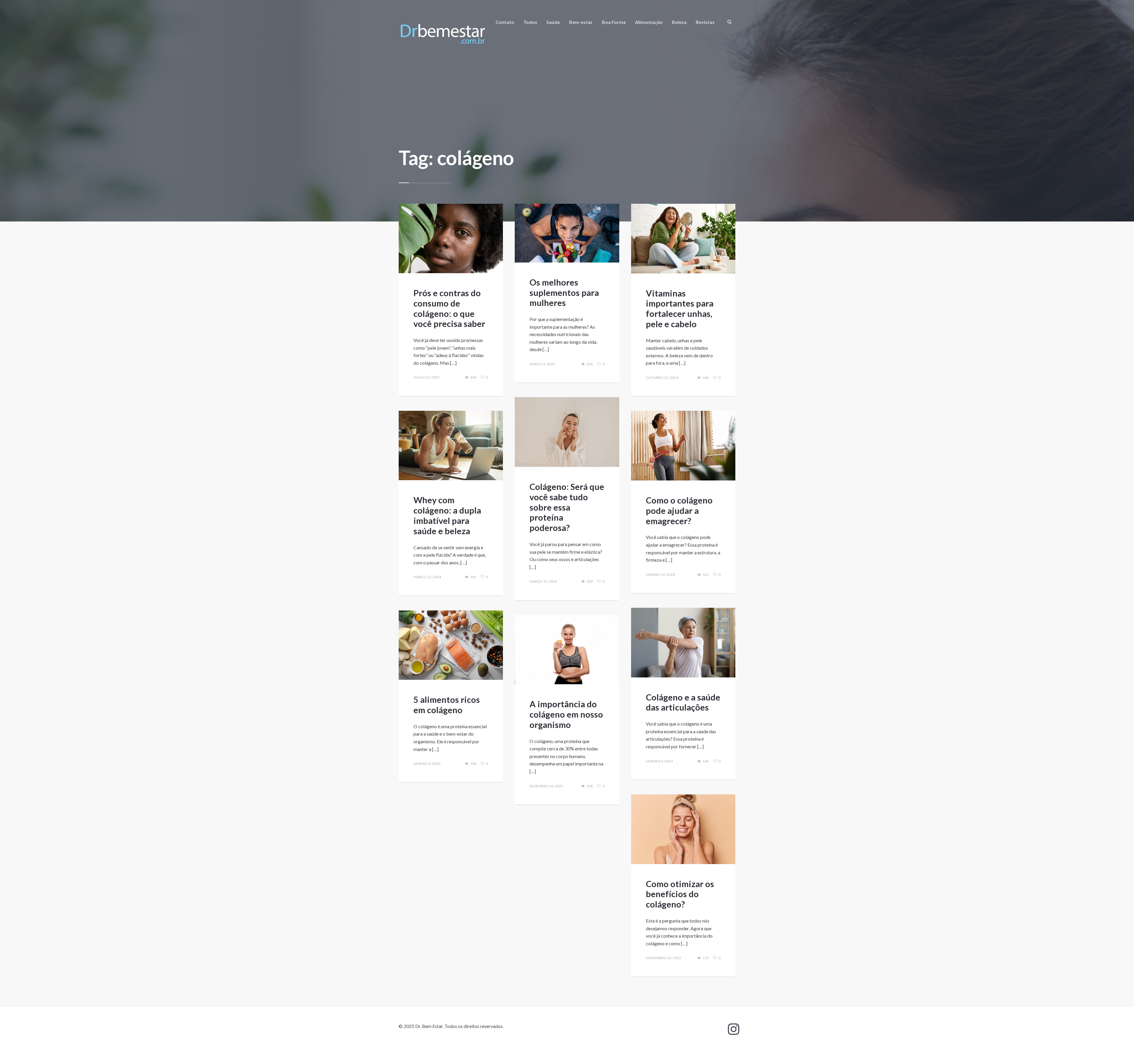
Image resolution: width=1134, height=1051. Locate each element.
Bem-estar (581, 22)
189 (589, 581)
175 (706, 958)
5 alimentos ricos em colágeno (446, 704)
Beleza (679, 22)
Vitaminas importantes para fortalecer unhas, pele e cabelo (679, 308)
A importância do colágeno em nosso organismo (566, 714)
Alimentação (649, 22)
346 (706, 378)
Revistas (705, 22)
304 (473, 377)
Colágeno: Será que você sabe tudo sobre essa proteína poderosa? (566, 507)
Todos (530, 22)
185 (473, 577)
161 (706, 575)
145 (706, 761)
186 (473, 764)
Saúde (553, 22)
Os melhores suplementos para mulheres (564, 292)
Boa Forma (614, 22)
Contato (505, 22)
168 (589, 786)
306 (589, 364)
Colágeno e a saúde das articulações (683, 702)
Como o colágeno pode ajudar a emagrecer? (679, 510)
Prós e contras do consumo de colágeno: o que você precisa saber (449, 308)
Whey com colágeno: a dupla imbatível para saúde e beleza (447, 515)
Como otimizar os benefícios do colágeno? (680, 894)
